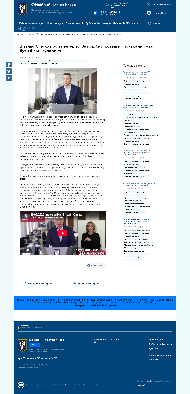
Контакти (154, 360)
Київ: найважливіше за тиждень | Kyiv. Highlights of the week (138, 106)
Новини (30, 34)
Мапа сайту (142, 385)
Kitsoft (149, 381)
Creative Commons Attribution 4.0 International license (80, 385)
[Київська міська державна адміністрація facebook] (23, 29)
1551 (95, 341)
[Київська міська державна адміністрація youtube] (27, 29)
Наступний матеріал (86, 283)
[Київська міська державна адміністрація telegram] (20, 29)
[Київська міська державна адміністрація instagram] (35, 29)
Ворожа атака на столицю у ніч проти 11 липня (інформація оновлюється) (137, 152)
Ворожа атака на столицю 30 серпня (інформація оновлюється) (139, 73)
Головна (19, 34)
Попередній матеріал (38, 283)
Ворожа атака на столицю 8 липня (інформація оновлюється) (139, 184)
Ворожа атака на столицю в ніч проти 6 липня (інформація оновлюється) (137, 221)
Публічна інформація (160, 344)
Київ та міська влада (160, 355)
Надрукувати (97, 266)
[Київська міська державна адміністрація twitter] (31, 29)
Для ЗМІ (153, 349)
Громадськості (157, 340)
